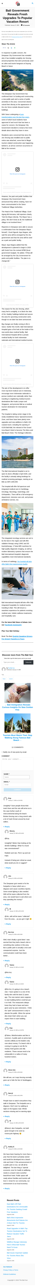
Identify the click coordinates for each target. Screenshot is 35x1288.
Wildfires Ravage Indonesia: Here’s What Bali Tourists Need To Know (17, 1244)
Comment (6, 756)
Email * (7, 782)
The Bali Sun (11, 668)
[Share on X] (8, 47)
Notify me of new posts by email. (15, 752)
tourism (11, 678)
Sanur (4, 678)
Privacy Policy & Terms (10, 1270)
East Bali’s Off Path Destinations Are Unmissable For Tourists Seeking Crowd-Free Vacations (17, 1208)
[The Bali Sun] (17, 3)
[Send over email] (14, 47)
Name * (6, 774)
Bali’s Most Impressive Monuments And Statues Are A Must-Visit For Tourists (17, 1220)
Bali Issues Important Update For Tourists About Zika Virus (17, 1255)
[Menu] (2, 3)
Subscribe (28, 662)
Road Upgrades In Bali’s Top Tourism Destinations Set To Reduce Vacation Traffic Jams (17, 1232)
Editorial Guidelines (9, 1274)
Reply (7, 827)
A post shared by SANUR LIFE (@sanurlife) (17, 304)
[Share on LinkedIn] (11, 47)
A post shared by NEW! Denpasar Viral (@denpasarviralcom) (18, 192)
